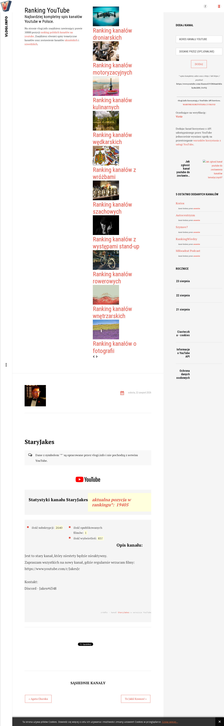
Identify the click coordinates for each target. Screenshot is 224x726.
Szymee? (182, 227)
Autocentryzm (185, 215)
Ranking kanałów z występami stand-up (116, 243)
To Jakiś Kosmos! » (136, 699)
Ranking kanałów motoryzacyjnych (112, 69)
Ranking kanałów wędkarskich (112, 138)
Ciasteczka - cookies (183, 333)
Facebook (205, 6)
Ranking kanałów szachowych (112, 208)
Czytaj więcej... (170, 722)
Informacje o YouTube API (183, 353)
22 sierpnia (183, 295)
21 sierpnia (183, 309)
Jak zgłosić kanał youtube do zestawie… (183, 168)
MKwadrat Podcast (188, 251)
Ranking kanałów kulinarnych (112, 104)
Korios (180, 203)
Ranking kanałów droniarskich (112, 34)
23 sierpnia (183, 281)
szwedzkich (31, 44)
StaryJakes (123, 612)
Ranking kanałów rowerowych (112, 278)
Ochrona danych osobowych (183, 374)
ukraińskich (71, 40)
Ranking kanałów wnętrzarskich (112, 312)
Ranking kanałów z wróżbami (114, 173)
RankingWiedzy (186, 239)
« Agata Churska (38, 699)
